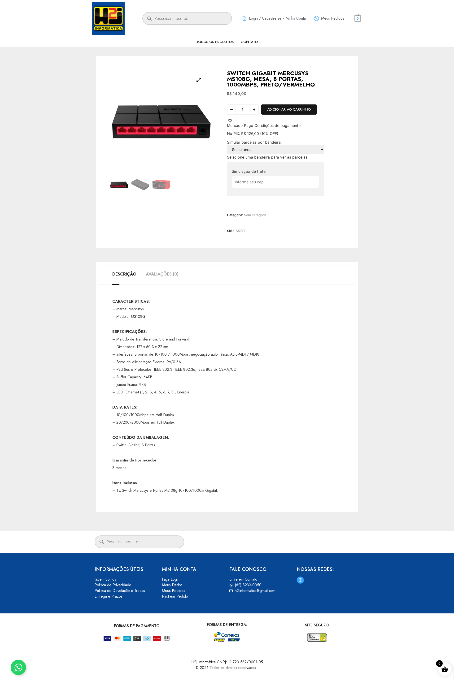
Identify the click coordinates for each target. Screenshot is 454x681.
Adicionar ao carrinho (289, 109)
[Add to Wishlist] (230, 121)
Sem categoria (255, 215)
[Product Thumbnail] (198, 80)
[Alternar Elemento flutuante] (18, 667)
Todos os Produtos (215, 41)
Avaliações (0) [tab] (162, 274)
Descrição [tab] (124, 274)
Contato (249, 41)
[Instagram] (300, 580)
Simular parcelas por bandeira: (254, 142)
